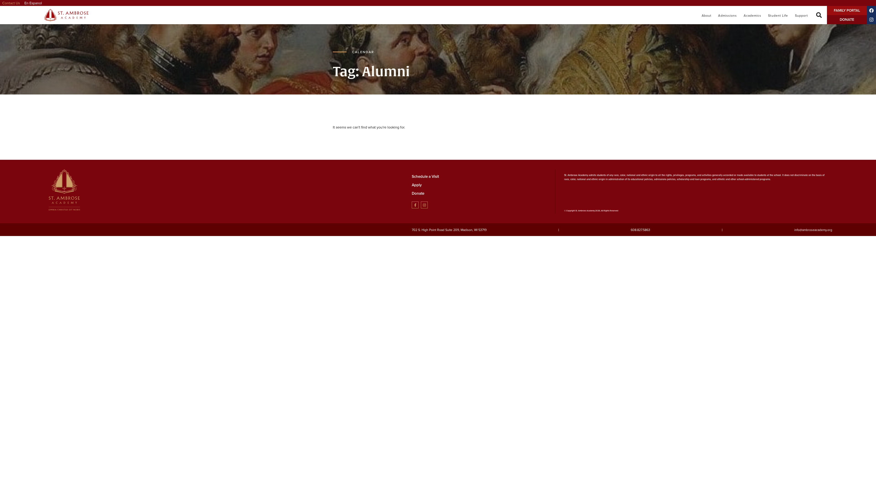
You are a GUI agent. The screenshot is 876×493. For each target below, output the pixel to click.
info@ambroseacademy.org (813, 230)
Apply (417, 185)
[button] (819, 15)
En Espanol (33, 2)
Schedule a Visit (425, 176)
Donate (418, 193)
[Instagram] (871, 19)
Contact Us (11, 2)
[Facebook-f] (415, 205)
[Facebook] (871, 10)
